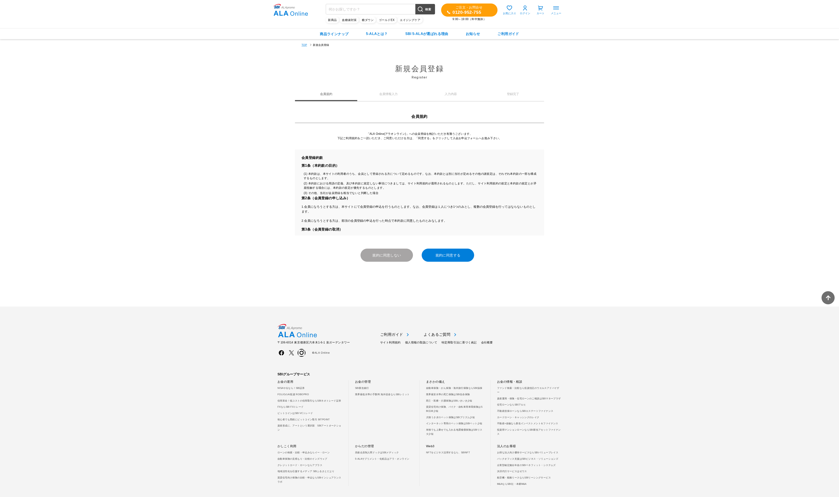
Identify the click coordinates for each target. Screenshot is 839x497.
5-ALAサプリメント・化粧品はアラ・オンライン (382, 458)
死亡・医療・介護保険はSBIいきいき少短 (449, 400)
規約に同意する (448, 255)
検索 (428, 9)
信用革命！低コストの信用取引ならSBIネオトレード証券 (309, 400)
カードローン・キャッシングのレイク (518, 417)
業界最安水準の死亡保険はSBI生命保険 (448, 394)
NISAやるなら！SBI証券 (291, 388)
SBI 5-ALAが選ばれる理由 (426, 34)
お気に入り (509, 13)
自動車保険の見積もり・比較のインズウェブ (302, 458)
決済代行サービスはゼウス (512, 471)
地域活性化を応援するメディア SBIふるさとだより (306, 471)
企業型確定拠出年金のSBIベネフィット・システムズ (526, 465)
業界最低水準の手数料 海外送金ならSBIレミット (382, 394)
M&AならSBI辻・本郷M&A (512, 484)
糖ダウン (368, 20)
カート (540, 13)
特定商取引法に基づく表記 (459, 342)
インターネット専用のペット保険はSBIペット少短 (454, 423)
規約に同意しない (386, 255)
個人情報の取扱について (421, 342)
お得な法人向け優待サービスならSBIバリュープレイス (527, 452)
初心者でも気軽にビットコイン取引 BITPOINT (303, 419)
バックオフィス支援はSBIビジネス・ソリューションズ (527, 458)
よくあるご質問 (437, 334)
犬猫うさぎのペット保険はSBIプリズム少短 (450, 417)
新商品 (332, 20)
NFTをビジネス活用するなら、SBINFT (448, 452)
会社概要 (487, 342)
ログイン (525, 13)
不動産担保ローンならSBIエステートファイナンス (525, 411)
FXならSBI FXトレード (290, 406)
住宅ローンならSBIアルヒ (511, 404)
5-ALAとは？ (377, 34)
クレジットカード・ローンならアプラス (299, 465)
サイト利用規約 (390, 342)
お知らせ (473, 34)
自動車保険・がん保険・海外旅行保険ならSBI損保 (454, 388)
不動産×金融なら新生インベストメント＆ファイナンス (527, 423)
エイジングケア (410, 20)
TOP (304, 45)
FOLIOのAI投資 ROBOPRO (293, 394)
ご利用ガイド (508, 34)
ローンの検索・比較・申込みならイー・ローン (303, 452)
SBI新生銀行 (362, 388)
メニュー (556, 13)
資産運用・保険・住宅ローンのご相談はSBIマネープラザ (529, 398)
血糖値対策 (349, 20)
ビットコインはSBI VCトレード (295, 413)
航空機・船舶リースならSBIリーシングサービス (524, 477)
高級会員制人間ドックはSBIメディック (377, 452)
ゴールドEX (387, 20)
